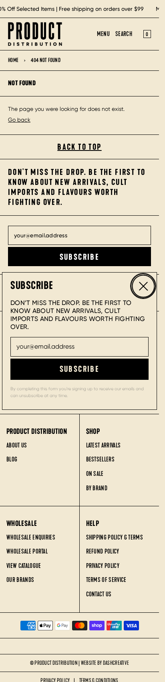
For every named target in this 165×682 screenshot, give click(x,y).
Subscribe (80, 369)
